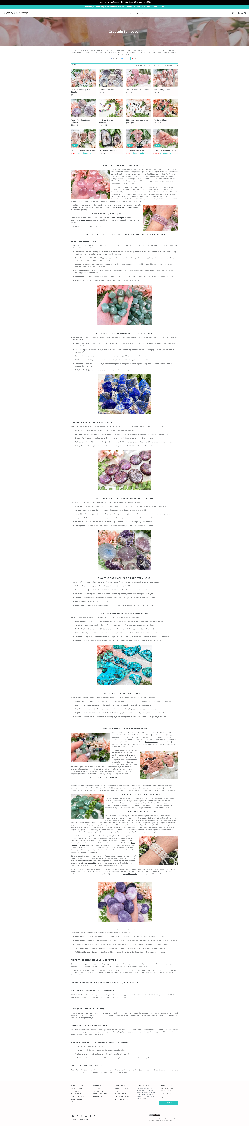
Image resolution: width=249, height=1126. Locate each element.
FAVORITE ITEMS (120, 1094)
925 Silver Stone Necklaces (137, 120)
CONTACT (118, 1091)
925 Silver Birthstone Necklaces (107, 121)
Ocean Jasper (86, 220)
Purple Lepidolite (89, 863)
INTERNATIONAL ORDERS (101, 1094)
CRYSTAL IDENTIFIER (122, 1096)
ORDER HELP (97, 1088)
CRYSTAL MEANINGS (121, 1099)
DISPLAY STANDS (76, 1099)
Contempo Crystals (83, 1119)
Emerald (130, 755)
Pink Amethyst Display (135, 150)
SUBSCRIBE (168, 1102)
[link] (124, 2)
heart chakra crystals (124, 207)
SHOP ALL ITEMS (76, 1088)
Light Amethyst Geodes (108, 150)
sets (76, 207)
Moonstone (87, 861)
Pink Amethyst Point (161, 90)
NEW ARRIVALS (76, 1091)
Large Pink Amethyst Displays (83, 150)
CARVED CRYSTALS (77, 1096)
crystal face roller (130, 874)
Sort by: (139, 65)
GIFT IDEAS (74, 1101)
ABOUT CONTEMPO (121, 1088)
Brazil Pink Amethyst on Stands (80, 91)
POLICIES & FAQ (98, 1091)
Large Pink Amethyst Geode (164, 150)
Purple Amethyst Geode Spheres (80, 121)
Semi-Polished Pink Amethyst (138, 90)
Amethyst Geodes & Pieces (109, 90)
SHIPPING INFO (98, 1096)
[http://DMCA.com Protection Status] (155, 1115)
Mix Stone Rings (160, 120)
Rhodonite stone (151, 742)
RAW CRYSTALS (76, 1094)
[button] (242, 13)
